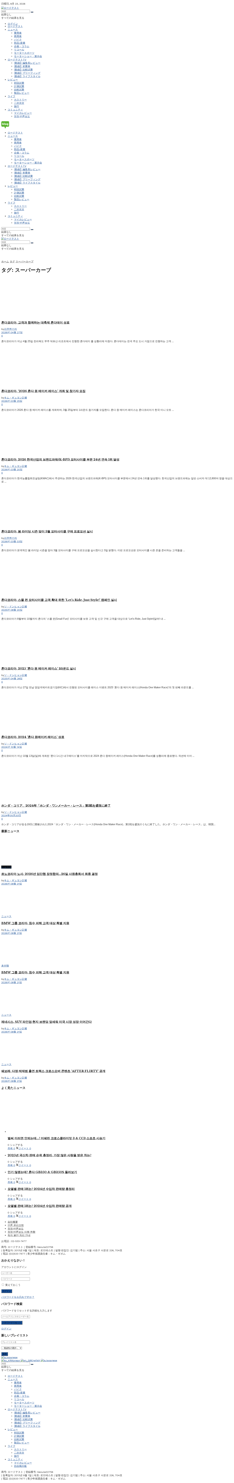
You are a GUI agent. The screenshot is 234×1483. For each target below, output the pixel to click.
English (36, 1360)
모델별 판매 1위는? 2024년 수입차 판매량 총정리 (41, 1189)
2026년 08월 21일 (11, 883)
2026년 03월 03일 (11, 541)
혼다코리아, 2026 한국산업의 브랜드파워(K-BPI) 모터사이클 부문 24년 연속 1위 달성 (60, 459)
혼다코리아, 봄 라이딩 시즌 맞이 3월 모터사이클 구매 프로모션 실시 (47, 531)
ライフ (11, 96)
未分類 (5, 965)
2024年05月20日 (11, 815)
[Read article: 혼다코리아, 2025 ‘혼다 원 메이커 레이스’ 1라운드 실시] (117, 643)
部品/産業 (19, 42)
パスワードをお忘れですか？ (17, 1297)
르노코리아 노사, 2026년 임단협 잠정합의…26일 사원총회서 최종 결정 (49, 874)
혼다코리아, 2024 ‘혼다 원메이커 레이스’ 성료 (32, 737)
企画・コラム (21, 46)
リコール (19, 49)
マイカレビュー (23, 113)
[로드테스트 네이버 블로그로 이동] (117, 125)
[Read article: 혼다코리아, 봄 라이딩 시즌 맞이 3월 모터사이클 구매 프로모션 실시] (117, 506)
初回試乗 (19, 83)
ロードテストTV (17, 59)
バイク (18, 39)
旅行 (16, 106)
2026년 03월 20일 (11, 469)
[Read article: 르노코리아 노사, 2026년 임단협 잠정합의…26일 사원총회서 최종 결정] (117, 851)
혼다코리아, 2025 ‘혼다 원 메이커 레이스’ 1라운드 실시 (38, 668)
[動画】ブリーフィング (27, 72)
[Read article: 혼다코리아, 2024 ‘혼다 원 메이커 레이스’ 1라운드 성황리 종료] (117, 780)
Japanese (12, 1357)
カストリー (20, 99)
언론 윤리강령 (16, 1225)
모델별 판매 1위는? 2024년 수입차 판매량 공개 (40, 1206)
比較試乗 (19, 89)
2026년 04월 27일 (12, 332)
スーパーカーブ (24, 261)
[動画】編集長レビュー (27, 62)
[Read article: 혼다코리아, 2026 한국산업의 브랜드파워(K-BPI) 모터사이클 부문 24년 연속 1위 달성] (117, 434)
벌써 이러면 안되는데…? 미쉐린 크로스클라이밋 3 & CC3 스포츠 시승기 (56, 1138)
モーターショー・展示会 (28, 56)
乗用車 (18, 32)
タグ (12, 261)
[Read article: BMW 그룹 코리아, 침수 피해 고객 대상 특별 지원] (117, 900)
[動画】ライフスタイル (27, 76)
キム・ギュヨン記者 (15, 397)
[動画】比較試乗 (23, 69)
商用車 (18, 36)
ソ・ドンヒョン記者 (15, 606)
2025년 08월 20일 (11, 609)
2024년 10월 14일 (11, 746)
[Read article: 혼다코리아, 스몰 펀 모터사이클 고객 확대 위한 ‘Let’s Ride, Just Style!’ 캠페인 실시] (117, 575)
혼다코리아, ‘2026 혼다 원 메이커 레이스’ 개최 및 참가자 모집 (43, 391)
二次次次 (19, 103)
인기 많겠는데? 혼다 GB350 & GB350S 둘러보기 (42, 1172)
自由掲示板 (20, 1466)
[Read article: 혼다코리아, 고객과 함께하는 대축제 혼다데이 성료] (117, 297)
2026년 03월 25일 (11, 401)
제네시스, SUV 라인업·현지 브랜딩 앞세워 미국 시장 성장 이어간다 (46, 1022)
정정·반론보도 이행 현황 (21, 1231)
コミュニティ (15, 109)
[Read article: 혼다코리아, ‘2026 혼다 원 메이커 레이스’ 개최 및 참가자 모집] (117, 366)
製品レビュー (21, 93)
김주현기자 (10, 329)
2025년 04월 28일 (11, 678)
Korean (16, 1360)
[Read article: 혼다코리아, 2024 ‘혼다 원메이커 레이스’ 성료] (117, 712)
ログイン (13, 23)
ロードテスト (15, 26)
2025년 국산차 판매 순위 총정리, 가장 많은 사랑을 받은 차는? (49, 1155)
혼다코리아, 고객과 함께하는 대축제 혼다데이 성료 (35, 322)
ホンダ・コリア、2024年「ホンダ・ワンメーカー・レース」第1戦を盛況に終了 (56, 805)
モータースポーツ (24, 52)
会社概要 (13, 1221)
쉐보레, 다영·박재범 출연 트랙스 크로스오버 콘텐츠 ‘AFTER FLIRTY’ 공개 (53, 1071)
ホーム (5, 261)
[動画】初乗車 (22, 66)
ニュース (13, 29)
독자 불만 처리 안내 (19, 1235)
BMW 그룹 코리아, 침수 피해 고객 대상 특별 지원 (35, 923)
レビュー (13, 79)
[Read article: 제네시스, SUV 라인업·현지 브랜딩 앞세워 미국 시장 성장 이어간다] (117, 998)
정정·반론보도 (22, 116)
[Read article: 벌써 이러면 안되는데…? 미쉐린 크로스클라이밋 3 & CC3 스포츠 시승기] (120, 1113)
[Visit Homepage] (10, 7)
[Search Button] (32, 12)
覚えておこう (13, 1284)
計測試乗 (19, 86)
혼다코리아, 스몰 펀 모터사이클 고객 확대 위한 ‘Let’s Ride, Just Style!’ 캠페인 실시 (59, 600)
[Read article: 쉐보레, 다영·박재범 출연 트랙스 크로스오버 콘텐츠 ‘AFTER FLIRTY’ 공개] (117, 1048)
